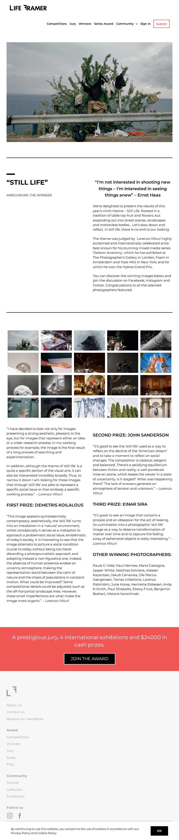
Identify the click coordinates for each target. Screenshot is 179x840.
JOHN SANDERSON (148, 435)
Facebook (136, 280)
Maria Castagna (151, 565)
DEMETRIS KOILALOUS (59, 505)
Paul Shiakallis (119, 589)
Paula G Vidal (104, 565)
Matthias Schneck (130, 570)
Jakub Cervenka (124, 575)
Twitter (98, 285)
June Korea (120, 584)
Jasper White (103, 570)
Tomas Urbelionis (127, 579)
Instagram (154, 280)
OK (159, 831)
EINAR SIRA (135, 504)
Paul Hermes (126, 565)
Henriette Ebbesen (146, 584)
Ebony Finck (143, 589)
